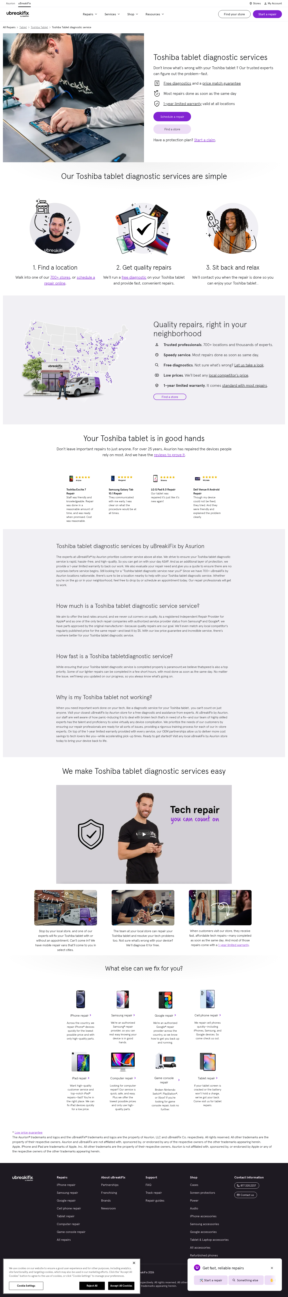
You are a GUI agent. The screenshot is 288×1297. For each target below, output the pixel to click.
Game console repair (164, 1080)
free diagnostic (134, 277)
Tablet (23, 27)
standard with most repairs (244, 385)
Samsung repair (121, 1015)
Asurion (10, 3)
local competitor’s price (228, 375)
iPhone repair (79, 1015)
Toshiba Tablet (39, 27)
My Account (275, 3)
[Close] (134, 1263)
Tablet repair (206, 1078)
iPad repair (79, 1078)
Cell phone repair (206, 1015)
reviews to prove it (169, 454)
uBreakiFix (24, 3)
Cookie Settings (26, 1285)
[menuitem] (90, 14)
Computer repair (121, 1078)
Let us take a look (249, 365)
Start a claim (204, 139)
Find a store (170, 397)
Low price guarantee (29, 1132)
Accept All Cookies (121, 1285)
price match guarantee (221, 83)
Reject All (92, 1285)
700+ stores (60, 277)
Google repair (164, 1015)
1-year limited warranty (182, 103)
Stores (257, 3)
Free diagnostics (177, 83)
